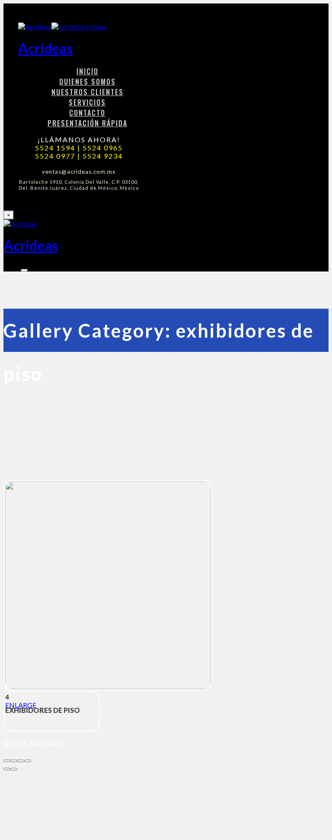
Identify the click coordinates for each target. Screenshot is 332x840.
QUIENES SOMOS (87, 82)
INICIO (88, 71)
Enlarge (20, 705)
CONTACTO (87, 113)
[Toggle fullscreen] (20, 761)
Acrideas (45, 48)
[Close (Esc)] (6, 761)
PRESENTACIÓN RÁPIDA (88, 123)
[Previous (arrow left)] (6, 769)
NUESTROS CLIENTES (87, 92)
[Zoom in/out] (27, 761)
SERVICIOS (87, 102)
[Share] (13, 761)
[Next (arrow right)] (13, 769)
